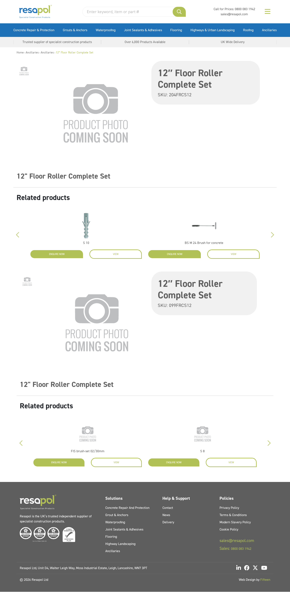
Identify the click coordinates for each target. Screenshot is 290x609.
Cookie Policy (229, 529)
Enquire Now (57, 254)
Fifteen (265, 579)
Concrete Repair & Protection (33, 30)
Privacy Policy (229, 507)
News (166, 515)
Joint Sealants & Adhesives (143, 30)
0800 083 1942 (245, 9)
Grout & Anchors (116, 515)
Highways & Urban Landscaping (212, 30)
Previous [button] (17, 235)
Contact (167, 507)
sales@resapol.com (234, 14)
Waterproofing (105, 30)
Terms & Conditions (233, 515)
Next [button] (272, 235)
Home (20, 52)
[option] (24, 71)
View (115, 254)
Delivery (168, 522)
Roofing (248, 30)
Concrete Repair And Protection (127, 507)
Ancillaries (269, 30)
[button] (179, 12)
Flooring (176, 30)
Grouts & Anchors (75, 30)
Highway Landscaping (120, 544)
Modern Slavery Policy (235, 522)
